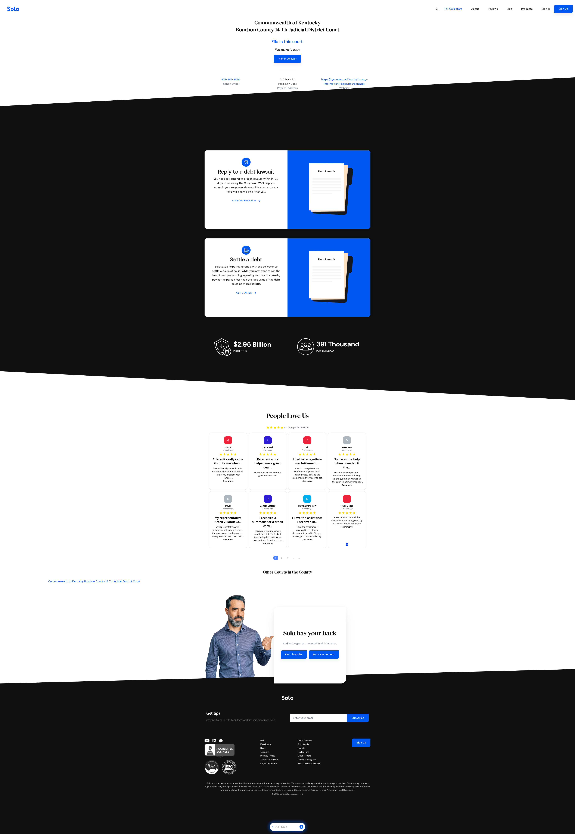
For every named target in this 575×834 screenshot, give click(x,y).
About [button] (475, 9)
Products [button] (527, 9)
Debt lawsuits (293, 654)
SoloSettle (303, 744)
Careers (264, 752)
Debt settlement (324, 654)
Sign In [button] (546, 9)
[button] (301, 827)
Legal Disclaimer (269, 763)
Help (262, 740)
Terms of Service (269, 759)
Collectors (303, 752)
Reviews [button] (493, 9)
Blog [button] (509, 9)
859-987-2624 (230, 79)
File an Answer (288, 58)
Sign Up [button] (563, 9)
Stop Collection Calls (309, 763)
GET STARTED (245, 292)
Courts (301, 748)
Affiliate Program (307, 759)
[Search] (437, 9)
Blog (262, 748)
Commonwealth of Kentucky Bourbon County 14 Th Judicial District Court (94, 581)
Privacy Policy (267, 755)
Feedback (265, 744)
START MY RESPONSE (245, 200)
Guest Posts (304, 755)
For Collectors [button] (453, 9)
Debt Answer (305, 740)
